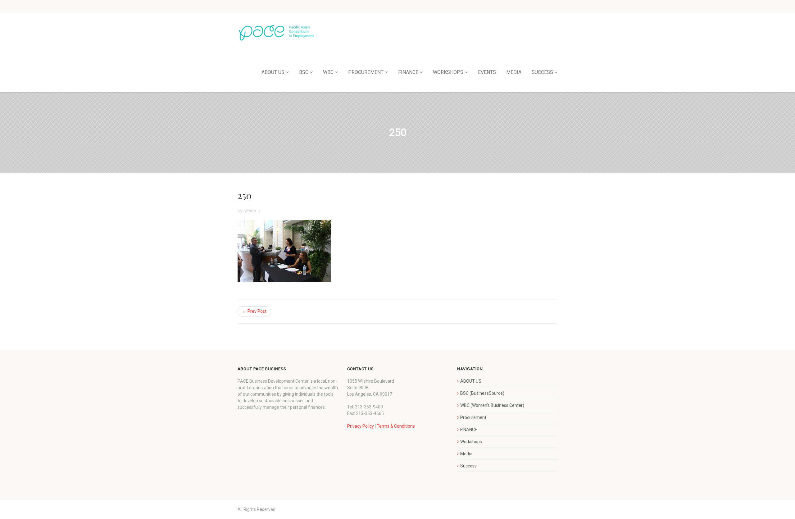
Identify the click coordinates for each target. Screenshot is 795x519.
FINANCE (408, 72)
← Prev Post (254, 311)
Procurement (473, 417)
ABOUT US (272, 72)
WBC (328, 72)
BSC (303, 72)
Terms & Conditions (396, 426)
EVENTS (487, 72)
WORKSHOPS (448, 72)
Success (468, 465)
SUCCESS (542, 72)
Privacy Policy (360, 426)
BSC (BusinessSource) (482, 393)
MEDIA (513, 72)
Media (466, 453)
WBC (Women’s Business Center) (492, 405)
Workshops (471, 441)
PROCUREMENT (366, 72)
